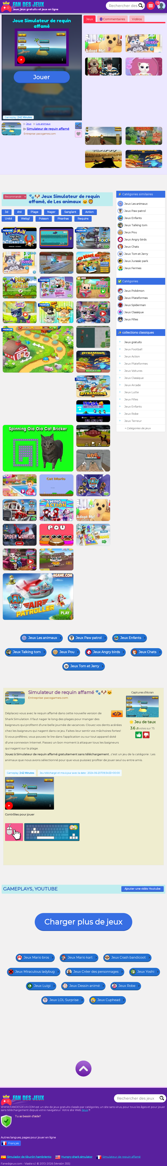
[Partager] (78, 125)
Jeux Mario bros (36, 957)
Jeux (89, 19)
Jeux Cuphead (108, 1000)
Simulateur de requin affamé (121, 1156)
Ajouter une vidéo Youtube (142, 888)
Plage (34, 211)
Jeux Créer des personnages (96, 972)
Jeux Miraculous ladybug (35, 972)
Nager (51, 211)
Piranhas (63, 218)
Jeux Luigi (42, 986)
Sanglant (70, 211)
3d (6, 211)
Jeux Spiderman (135, 305)
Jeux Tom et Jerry (136, 253)
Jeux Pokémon (134, 290)
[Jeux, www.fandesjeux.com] (23, 6)
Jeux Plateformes (136, 298)
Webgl (25, 218)
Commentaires (113, 19)
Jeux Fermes (132, 268)
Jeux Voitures (133, 370)
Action (89, 211)
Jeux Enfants (133, 218)
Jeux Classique (134, 312)
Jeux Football (133, 349)
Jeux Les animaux (136, 203)
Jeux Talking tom (135, 225)
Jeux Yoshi (145, 972)
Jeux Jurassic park (136, 261)
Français (13, 1143)
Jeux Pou (130, 232)
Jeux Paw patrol (135, 210)
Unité (8, 218)
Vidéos (137, 19)
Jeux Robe (131, 413)
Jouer (41, 77)
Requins (83, 218)
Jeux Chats (131, 246)
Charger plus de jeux (83, 921)
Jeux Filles (131, 319)
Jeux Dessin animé (84, 986)
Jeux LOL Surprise (64, 1000)
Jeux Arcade (132, 385)
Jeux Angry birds (135, 239)
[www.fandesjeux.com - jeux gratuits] (23, 1100)
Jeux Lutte (131, 392)
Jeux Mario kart (80, 957)
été (19, 211)
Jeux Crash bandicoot (128, 957)
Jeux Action (132, 356)
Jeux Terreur (133, 421)
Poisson (44, 218)
